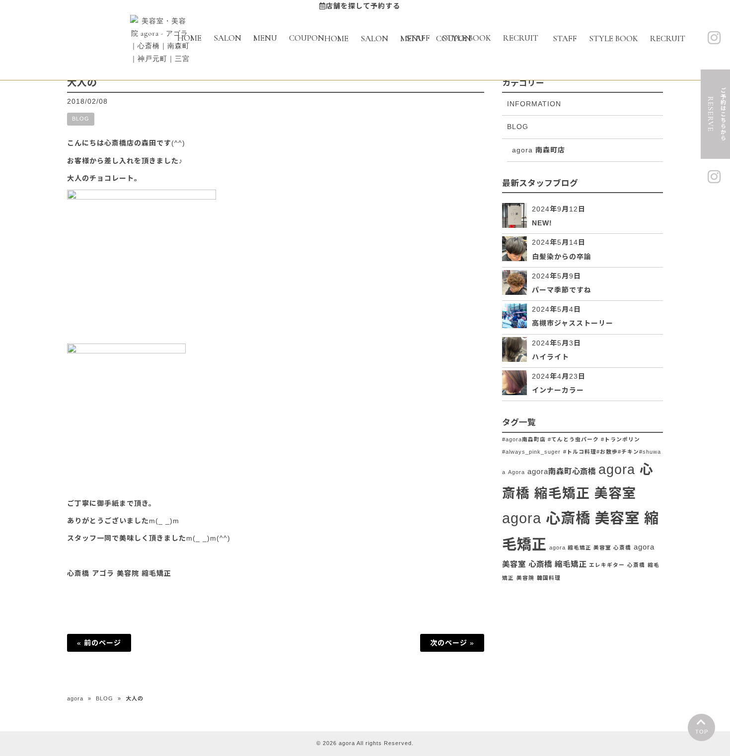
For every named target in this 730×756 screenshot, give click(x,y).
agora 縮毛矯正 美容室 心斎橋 (590, 547)
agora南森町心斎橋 (561, 471)
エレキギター (607, 565)
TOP (701, 732)
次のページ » (452, 643)
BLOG (80, 119)
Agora (516, 472)
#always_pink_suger (531, 452)
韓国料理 (549, 578)
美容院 (525, 578)
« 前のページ (99, 643)
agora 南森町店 (538, 150)
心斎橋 (636, 565)
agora (75, 698)
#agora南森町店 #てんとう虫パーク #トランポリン (571, 439)
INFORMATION (534, 104)
